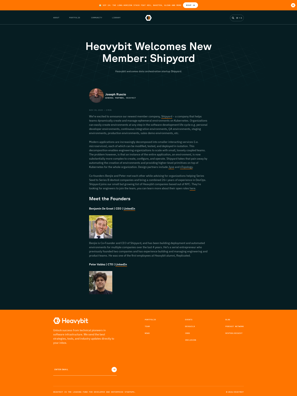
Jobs (187, 333)
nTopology (186, 167)
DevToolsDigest (234, 333)
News (147, 333)
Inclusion (190, 340)
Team (147, 326)
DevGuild (190, 326)
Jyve (171, 167)
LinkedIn (129, 208)
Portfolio (150, 319)
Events (188, 319)
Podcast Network (234, 326)
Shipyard (166, 116)
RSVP (189, 5)
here (192, 188)
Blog (227, 319)
